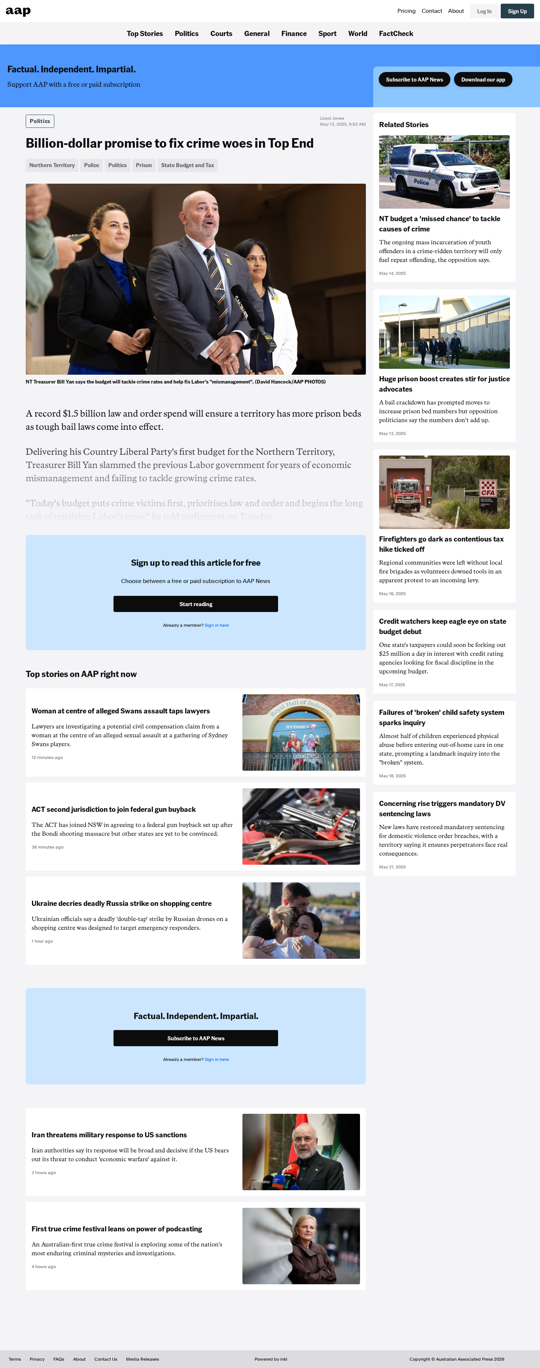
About (456, 11)
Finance (294, 33)
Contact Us (105, 1359)
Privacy (37, 1359)
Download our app (483, 79)
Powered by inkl (271, 1359)
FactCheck (396, 33)
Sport (327, 33)
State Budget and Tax (187, 165)
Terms (15, 1359)
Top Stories (145, 33)
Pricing (406, 11)
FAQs (58, 1359)
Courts (221, 33)
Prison (144, 165)
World (357, 33)
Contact (432, 11)
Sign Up (517, 11)
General (257, 33)
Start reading (196, 604)
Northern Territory (52, 165)
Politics (187, 33)
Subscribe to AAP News (414, 79)
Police (91, 165)
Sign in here (217, 625)
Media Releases (142, 1359)
